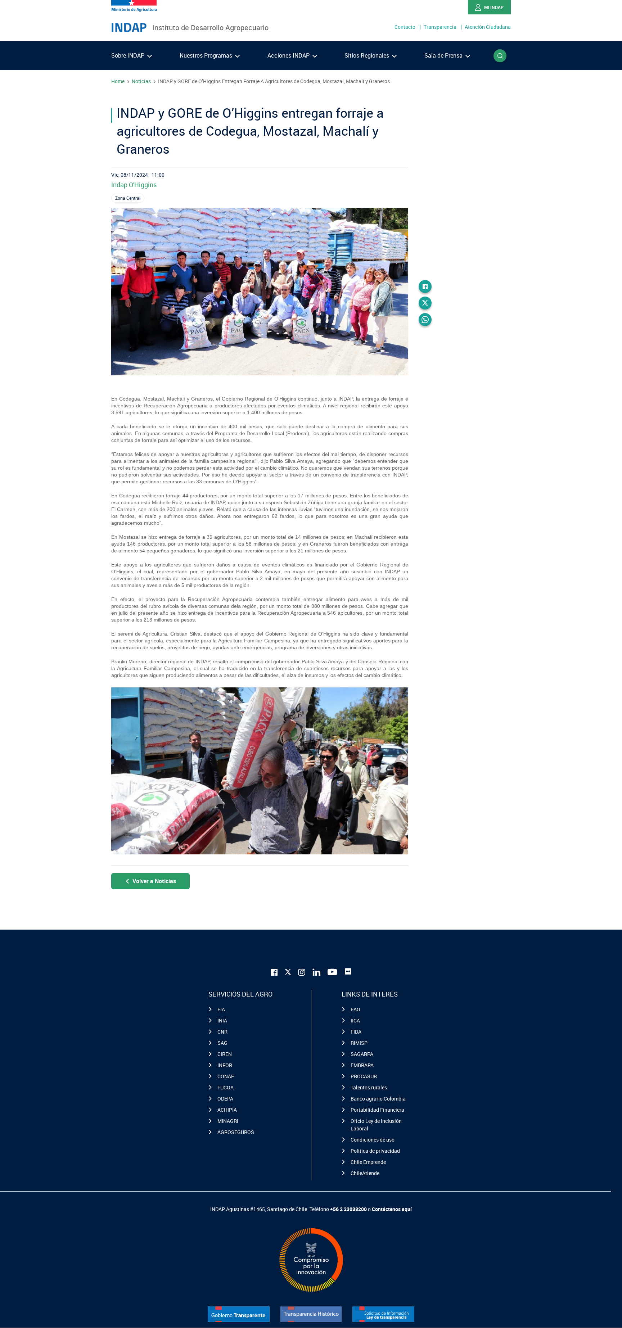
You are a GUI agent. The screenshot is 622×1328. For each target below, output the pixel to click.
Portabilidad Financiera (377, 1109)
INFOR (224, 1065)
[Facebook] (425, 286)
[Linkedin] (316, 971)
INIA (222, 1020)
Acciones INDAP (289, 55)
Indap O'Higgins (134, 184)
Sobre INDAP (128, 55)
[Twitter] (425, 303)
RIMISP (359, 1042)
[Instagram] (301, 971)
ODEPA (225, 1098)
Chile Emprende (368, 1161)
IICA (355, 1020)
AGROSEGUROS (235, 1132)
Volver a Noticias (154, 881)
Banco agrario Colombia (378, 1098)
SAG (222, 1042)
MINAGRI (227, 1120)
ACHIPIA (227, 1109)
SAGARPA (362, 1054)
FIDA (356, 1031)
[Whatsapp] (425, 319)
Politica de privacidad (375, 1150)
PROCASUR (364, 1076)
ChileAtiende (365, 1173)
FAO (355, 1009)
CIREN (224, 1054)
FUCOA (225, 1087)
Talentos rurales (369, 1087)
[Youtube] (333, 971)
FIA (221, 1009)
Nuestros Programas (207, 55)
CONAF (225, 1076)
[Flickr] (348, 971)
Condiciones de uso (373, 1139)
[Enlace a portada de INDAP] (129, 27)
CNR (222, 1031)
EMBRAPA (362, 1065)
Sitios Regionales (367, 55)
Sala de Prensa (444, 55)
